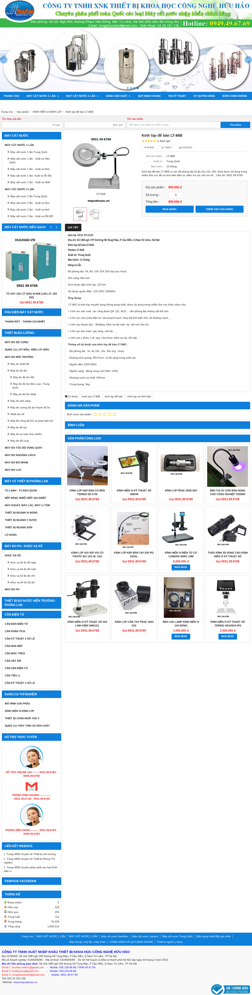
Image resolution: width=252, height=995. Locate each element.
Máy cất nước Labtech (145, 936)
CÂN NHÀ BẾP (14, 646)
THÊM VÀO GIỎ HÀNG (219, 209)
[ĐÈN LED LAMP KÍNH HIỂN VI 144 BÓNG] (180, 597)
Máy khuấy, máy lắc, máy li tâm (27, 505)
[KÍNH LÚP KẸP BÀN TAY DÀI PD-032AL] (134, 528)
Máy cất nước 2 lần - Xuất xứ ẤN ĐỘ (31, 216)
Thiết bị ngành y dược (21, 520)
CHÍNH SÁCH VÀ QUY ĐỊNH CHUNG (131, 941)
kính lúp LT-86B (91, 396)
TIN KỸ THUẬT (177, 95)
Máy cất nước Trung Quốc (177, 936)
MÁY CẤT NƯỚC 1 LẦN (41, 95)
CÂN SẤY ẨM (13, 660)
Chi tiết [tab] (73, 227)
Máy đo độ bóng (15, 104)
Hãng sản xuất (117, 95)
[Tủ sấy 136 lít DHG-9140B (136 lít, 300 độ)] (31, 262)
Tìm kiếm (235, 124)
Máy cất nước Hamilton (114, 936)
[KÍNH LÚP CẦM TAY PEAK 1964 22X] (134, 597)
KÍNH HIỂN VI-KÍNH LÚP (19, 710)
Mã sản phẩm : (155, 156)
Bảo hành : (157, 166)
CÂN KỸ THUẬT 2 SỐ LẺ (20, 638)
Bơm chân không (234, 95)
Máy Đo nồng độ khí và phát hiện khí (31, 420)
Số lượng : (153, 194)
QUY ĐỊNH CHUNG (149, 95)
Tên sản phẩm (135, 119)
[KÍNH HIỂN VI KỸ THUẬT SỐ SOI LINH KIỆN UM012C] (87, 597)
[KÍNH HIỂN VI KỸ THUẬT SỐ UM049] (134, 466)
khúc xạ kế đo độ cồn (22, 575)
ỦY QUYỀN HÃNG (204, 95)
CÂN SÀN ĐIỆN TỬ (16, 668)
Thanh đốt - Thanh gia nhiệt (25, 321)
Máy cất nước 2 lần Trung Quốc (28, 196)
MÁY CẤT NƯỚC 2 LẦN (81, 95)
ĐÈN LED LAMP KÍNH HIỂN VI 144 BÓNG (181, 623)
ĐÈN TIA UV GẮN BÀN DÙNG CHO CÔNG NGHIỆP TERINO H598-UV (227, 494)
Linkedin (186, 147)
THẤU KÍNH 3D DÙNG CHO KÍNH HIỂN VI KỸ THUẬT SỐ (228, 554)
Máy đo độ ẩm (18, 370)
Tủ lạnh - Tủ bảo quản (21, 490)
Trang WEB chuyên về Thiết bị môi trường (31, 854)
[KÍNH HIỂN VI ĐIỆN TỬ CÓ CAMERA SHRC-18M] (180, 528)
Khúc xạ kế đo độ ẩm (22, 582)
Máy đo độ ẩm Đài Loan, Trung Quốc (30, 385)
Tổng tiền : (152, 201)
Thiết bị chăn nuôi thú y (22, 718)
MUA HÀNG (170, 209)
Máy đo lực (13, 469)
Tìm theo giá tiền (11, 119)
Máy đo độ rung (19, 440)
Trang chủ (11, 95)
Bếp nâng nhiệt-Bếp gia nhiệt (25, 497)
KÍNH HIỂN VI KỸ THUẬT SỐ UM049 (134, 492)
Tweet (168, 147)
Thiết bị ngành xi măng (21, 512)
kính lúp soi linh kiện (139, 396)
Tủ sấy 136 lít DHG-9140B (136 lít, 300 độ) (31, 295)
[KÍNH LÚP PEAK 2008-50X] (180, 466)
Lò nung (11, 534)
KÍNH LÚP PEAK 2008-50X (181, 490)
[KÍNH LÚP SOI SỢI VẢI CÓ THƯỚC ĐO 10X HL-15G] (87, 528)
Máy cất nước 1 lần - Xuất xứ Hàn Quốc (29, 160)
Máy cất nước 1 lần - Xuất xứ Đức (30, 168)
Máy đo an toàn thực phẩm (26, 434)
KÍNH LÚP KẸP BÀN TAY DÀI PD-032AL (134, 554)
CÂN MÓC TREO (15, 653)
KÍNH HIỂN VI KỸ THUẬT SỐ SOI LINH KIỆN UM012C (87, 623)
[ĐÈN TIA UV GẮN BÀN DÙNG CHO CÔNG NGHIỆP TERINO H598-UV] (227, 466)
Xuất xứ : (158, 161)
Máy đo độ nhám (16, 462)
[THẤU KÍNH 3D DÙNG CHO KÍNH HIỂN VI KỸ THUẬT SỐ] (227, 528)
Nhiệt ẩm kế (17, 414)
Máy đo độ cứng (16, 342)
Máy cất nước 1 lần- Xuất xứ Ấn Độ (30, 175)
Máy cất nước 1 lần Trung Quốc (28, 152)
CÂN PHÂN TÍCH (15, 631)
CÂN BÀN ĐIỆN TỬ (16, 623)
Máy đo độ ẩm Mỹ (23, 377)
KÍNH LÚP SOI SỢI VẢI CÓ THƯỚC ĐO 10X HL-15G (87, 554)
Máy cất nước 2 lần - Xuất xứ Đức (30, 202)
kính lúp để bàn (114, 396)
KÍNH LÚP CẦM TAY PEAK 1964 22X (134, 623)
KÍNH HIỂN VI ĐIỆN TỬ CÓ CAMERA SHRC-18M (181, 554)
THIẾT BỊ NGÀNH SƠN (18, 527)
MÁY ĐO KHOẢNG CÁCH (20, 455)
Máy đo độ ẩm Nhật (24, 394)
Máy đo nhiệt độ (19, 363)
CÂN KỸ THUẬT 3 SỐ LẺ (20, 682)
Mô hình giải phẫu (17, 703)
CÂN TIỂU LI (12, 675)
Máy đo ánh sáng (20, 400)
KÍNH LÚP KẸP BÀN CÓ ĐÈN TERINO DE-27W (87, 492)
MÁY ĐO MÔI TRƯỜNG (19, 356)
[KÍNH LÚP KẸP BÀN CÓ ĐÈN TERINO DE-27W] (87, 466)
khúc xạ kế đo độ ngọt (23, 562)
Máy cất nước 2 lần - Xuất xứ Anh (29, 209)
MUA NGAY (181, 567)
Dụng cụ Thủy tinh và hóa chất (27, 725)
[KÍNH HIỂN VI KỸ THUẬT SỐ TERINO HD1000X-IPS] (227, 597)
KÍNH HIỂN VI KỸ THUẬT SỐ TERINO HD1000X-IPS (227, 623)
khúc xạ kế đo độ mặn (23, 569)
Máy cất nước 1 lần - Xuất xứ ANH (30, 182)
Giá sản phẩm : (155, 187)
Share (150, 147)
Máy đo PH (12, 589)
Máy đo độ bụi (18, 427)
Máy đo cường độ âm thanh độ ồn (30, 407)
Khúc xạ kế (13, 555)
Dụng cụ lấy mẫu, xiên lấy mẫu (27, 349)
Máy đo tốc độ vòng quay (23, 447)
